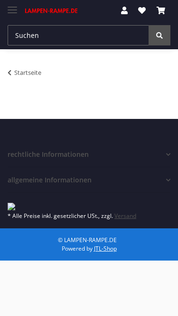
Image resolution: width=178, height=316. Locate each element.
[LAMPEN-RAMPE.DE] (51, 10)
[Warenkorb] (160, 10)
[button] (124, 10)
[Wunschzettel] (142, 10)
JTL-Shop (105, 248)
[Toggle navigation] (12, 6)
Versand (125, 216)
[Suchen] (159, 35)
